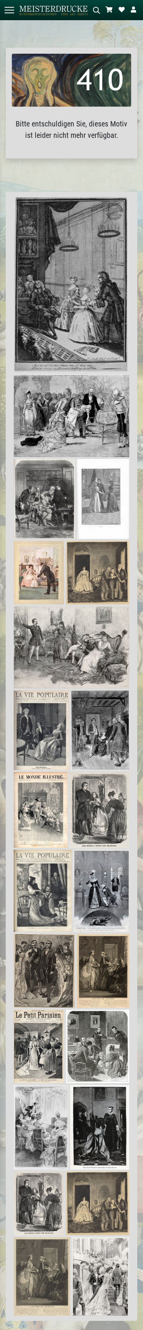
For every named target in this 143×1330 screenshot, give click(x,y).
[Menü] (9, 10)
